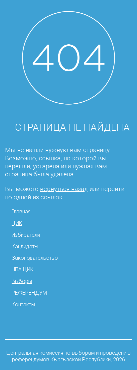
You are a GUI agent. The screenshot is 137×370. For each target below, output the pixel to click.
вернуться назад (64, 189)
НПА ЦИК (23, 269)
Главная (21, 211)
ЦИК (17, 223)
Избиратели (26, 235)
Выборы (22, 281)
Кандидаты (25, 246)
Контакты (23, 304)
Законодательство (35, 258)
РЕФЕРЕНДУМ (29, 293)
